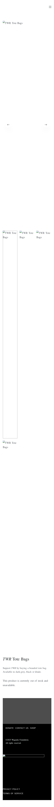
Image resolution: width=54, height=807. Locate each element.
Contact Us (22, 728)
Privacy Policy (11, 789)
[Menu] (50, 7)
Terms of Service (13, 793)
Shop (33, 728)
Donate (10, 728)
